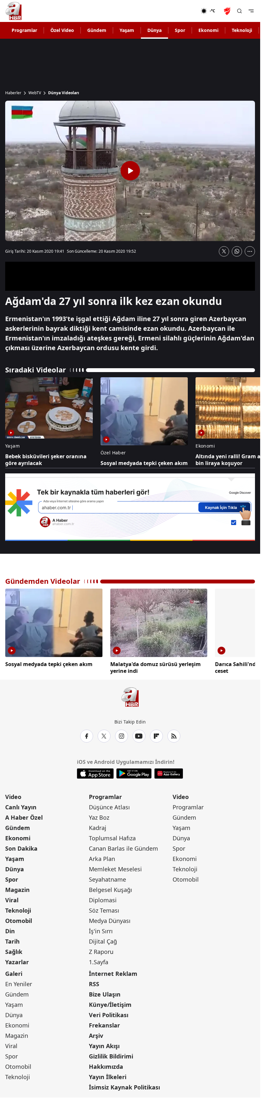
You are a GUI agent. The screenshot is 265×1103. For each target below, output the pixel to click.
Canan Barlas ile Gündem (123, 847)
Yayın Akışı (104, 1044)
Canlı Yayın (21, 806)
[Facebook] (86, 734)
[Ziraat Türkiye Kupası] (228, 11)
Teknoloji (242, 30)
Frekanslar (104, 1024)
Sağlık (13, 950)
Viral (11, 899)
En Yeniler (18, 983)
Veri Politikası (108, 1013)
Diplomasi (103, 899)
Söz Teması (104, 909)
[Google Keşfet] (130, 507)
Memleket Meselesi (115, 868)
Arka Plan (102, 857)
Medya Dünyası (110, 919)
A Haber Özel (24, 816)
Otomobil (18, 919)
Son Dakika (21, 847)
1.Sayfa (98, 961)
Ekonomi (208, 30)
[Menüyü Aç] (251, 11)
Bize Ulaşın (105, 993)
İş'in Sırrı (101, 930)
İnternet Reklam (113, 972)
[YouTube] (138, 734)
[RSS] (173, 734)
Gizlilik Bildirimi (111, 1055)
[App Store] (95, 772)
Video (13, 795)
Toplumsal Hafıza (112, 837)
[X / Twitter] (104, 734)
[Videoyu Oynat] (130, 170)
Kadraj (97, 826)
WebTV (34, 93)
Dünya (154, 30)
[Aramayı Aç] (239, 11)
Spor (180, 30)
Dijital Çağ (103, 940)
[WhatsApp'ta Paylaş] (237, 251)
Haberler (13, 93)
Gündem (96, 30)
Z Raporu (101, 950)
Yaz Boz (99, 816)
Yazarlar (17, 961)
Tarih (12, 940)
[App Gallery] (168, 772)
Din (10, 930)
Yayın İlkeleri (107, 1075)
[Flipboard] (156, 734)
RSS (94, 983)
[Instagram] (121, 734)
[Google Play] (134, 772)
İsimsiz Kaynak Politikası (124, 1086)
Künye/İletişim (110, 1003)
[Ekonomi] (180, 11)
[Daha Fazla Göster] (250, 251)
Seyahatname (107, 878)
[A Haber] (13, 11)
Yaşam (127, 30)
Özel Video (62, 30)
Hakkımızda (106, 1065)
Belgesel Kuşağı (110, 888)
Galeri (13, 972)
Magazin (17, 888)
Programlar (24, 30)
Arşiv (96, 1034)
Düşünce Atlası (109, 806)
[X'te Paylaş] (224, 251)
